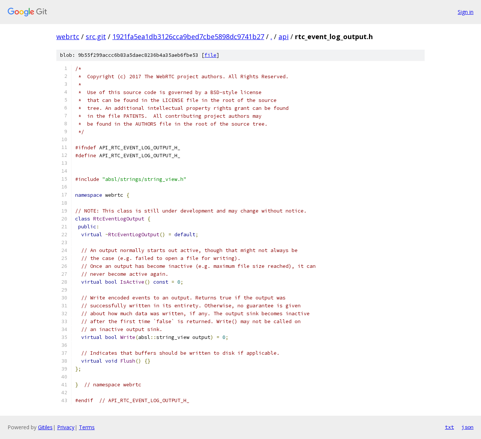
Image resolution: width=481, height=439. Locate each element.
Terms (87, 427)
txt (449, 427)
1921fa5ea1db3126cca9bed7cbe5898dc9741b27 (188, 36)
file (210, 55)
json (467, 427)
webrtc (67, 36)
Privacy (65, 427)
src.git (96, 36)
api (283, 36)
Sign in (465, 11)
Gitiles (45, 427)
